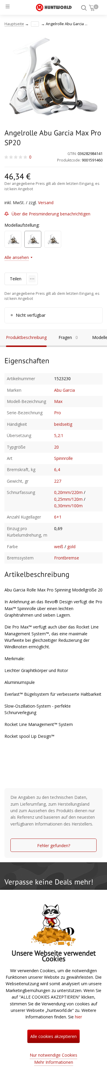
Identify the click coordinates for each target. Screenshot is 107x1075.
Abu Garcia (64, 390)
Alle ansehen (16, 257)
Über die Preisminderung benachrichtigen (51, 214)
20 (56, 447)
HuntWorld (54, 7)
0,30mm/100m (68, 505)
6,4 (57, 469)
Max (58, 401)
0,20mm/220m (68, 492)
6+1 (58, 517)
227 (57, 481)
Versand (46, 202)
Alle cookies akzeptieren (53, 1036)
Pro (57, 412)
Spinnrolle (63, 458)
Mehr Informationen (53, 1062)
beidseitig (63, 424)
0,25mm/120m (68, 499)
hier (78, 1017)
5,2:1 (58, 435)
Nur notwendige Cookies (53, 1055)
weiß (58, 546)
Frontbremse (66, 558)
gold (71, 546)
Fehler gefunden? (53, 845)
